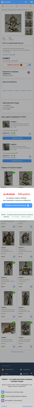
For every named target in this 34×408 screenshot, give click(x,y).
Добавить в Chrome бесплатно (15, 205)
